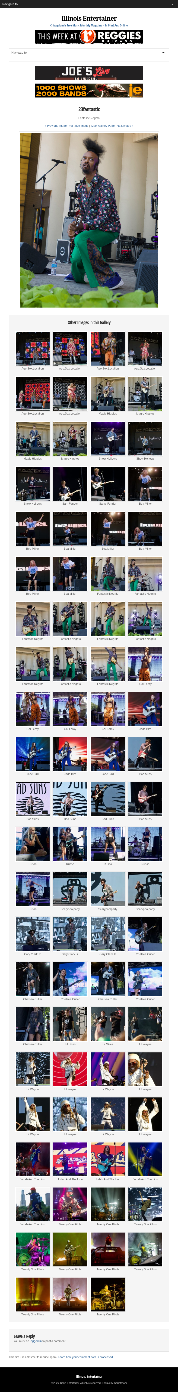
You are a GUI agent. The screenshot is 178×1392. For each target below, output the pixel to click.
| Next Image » (124, 125)
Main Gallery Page (103, 125)
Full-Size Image (79, 125)
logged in (36, 1341)
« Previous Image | (57, 125)
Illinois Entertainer (89, 18)
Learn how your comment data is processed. (86, 1357)
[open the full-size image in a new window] (89, 308)
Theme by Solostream (114, 1383)
